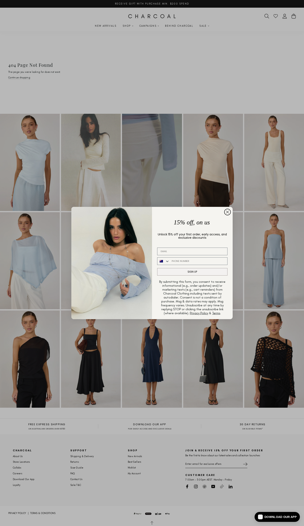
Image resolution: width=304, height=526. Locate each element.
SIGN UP (192, 271)
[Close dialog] (227, 212)
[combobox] (163, 261)
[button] (277, 517)
